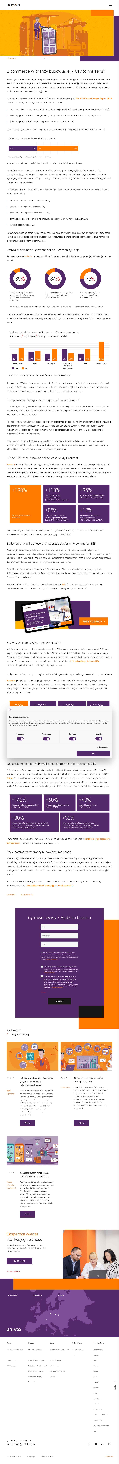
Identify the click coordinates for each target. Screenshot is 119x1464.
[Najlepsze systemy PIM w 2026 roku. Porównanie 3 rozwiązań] (32, 1153)
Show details (103, 747)
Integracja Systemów (77, 1349)
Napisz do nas (19, 1261)
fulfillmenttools (98, 1409)
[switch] (46, 738)
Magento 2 (96, 1355)
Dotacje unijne (31, 1457)
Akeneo (96, 1393)
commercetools (98, 1398)
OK (93, 754)
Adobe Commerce (98, 1350)
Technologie (99, 1343)
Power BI (96, 1382)
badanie (28, 256)
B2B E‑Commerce (11, 1360)
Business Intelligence (56, 1360)
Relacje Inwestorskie (47, 1457)
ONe (95, 1431)
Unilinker (96, 1371)
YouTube (96, 1444)
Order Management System (35, 1371)
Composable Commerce (13, 1355)
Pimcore (96, 1388)
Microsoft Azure (98, 1420)
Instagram (109, 1444)
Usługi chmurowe (77, 1355)
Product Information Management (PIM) (37, 1366)
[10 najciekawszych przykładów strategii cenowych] (87, 1059)
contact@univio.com (23, 1444)
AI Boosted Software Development (59, 1349)
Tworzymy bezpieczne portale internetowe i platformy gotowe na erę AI (16, 1350)
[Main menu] (110, 4)
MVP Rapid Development (35, 1349)
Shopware (96, 1366)
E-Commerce (11, 58)
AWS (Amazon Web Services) (101, 1415)
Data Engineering (55, 1366)
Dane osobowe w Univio (14, 1457)
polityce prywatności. (52, 959)
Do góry (115, 1385)
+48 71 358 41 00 (21, 1440)
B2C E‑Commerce (11, 1366)
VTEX (95, 1360)
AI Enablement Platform (34, 1355)
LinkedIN (102, 1444)
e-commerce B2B (27, 895)
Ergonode (96, 1404)
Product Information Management (11, 1185)
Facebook (89, 1444)
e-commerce (11, 895)
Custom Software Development (36, 1360)
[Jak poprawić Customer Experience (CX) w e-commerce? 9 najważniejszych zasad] (32, 1059)
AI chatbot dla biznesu (56, 1355)
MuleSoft (96, 1377)
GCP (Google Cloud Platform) (101, 1426)
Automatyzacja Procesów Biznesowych (35, 1379)
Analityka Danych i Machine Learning (57, 1373)
